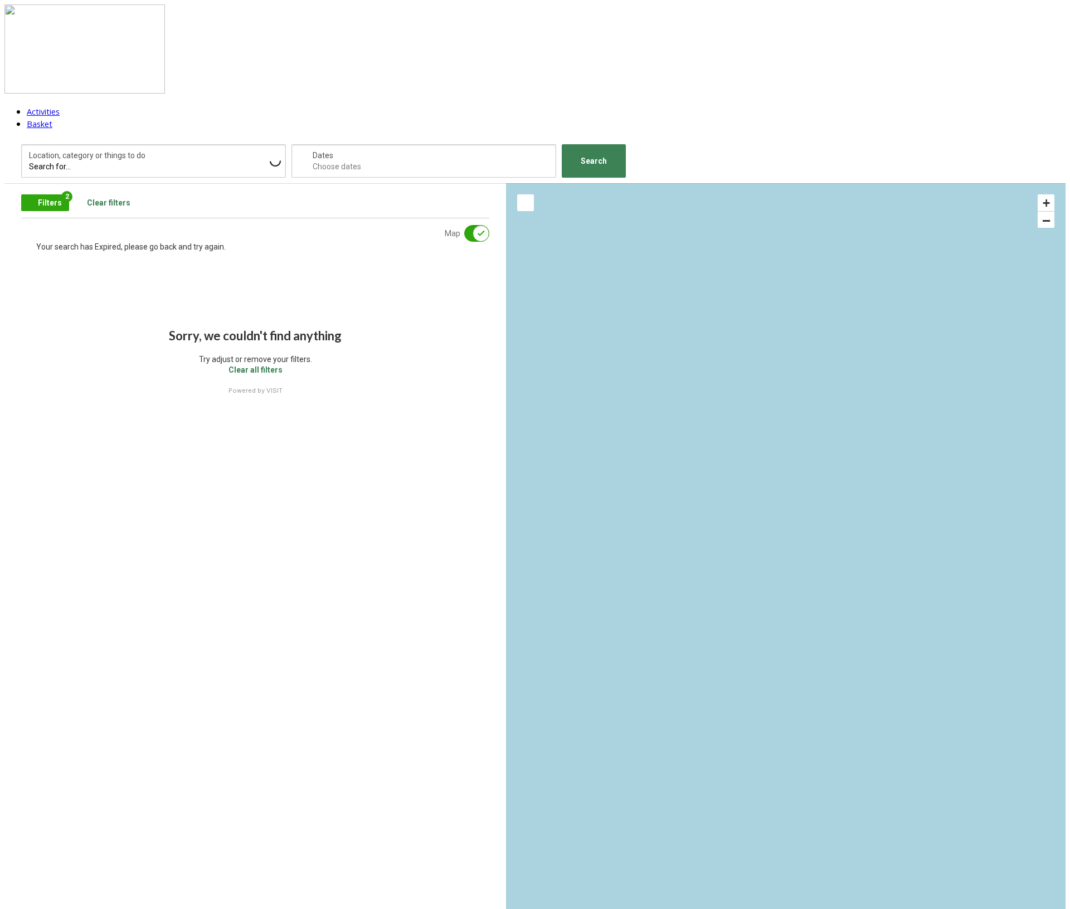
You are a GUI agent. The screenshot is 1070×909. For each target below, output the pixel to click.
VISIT (274, 390)
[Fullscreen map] (525, 202)
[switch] (469, 233)
